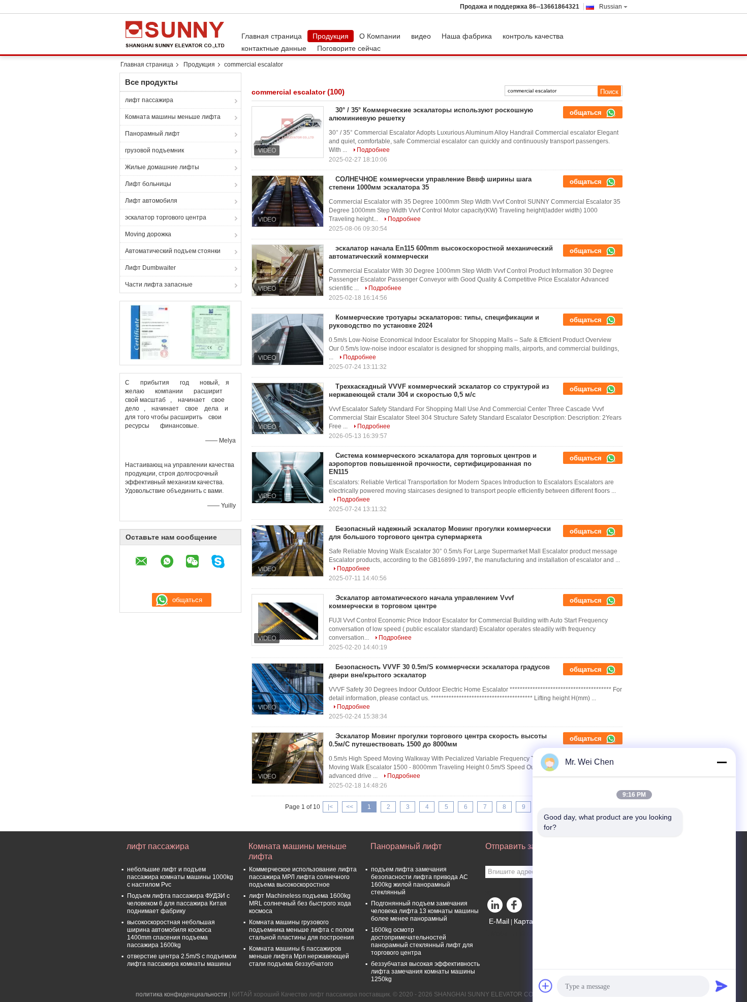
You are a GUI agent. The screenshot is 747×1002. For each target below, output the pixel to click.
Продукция (331, 36)
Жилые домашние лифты (162, 167)
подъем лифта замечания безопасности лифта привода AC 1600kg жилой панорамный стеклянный (419, 881)
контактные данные (273, 48)
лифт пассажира (149, 100)
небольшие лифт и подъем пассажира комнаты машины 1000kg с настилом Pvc (180, 877)
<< (349, 806)
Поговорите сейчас (349, 48)
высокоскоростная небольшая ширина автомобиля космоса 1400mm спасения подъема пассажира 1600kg (171, 934)
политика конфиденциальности (181, 994)
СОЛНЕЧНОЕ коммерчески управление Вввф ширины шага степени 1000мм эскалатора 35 (430, 183)
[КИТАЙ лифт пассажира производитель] (177, 34)
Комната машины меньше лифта (173, 116)
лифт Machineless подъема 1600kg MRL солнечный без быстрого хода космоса (300, 903)
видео (421, 36)
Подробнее (373, 149)
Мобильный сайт (515, 933)
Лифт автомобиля (151, 200)
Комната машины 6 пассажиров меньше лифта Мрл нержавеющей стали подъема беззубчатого (299, 956)
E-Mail (499, 921)
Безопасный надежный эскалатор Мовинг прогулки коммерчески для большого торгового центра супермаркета (440, 533)
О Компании (379, 36)
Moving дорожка (148, 234)
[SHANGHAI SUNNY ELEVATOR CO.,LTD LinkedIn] (495, 907)
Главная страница (271, 36)
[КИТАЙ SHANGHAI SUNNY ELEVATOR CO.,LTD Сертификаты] (150, 331)
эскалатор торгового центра (165, 217)
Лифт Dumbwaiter (150, 267)
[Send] (721, 986)
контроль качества (533, 36)
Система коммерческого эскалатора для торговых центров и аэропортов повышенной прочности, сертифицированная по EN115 (433, 464)
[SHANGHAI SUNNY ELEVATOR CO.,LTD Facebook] (516, 907)
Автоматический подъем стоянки (173, 251)
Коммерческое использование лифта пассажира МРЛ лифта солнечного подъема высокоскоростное (303, 877)
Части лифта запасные (159, 284)
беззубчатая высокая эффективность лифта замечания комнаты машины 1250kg (425, 971)
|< (330, 806)
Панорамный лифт (152, 133)
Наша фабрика (467, 36)
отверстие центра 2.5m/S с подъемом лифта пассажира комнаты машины (181, 960)
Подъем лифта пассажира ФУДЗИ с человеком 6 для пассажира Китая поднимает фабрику (178, 903)
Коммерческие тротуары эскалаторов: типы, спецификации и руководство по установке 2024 (434, 321)
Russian (610, 6)
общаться (587, 112)
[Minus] (721, 762)
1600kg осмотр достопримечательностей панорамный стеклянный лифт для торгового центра (422, 941)
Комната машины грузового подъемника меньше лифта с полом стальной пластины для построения (301, 930)
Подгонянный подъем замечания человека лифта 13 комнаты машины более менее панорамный (425, 911)
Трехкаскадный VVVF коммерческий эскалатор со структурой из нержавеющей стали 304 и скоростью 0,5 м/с (439, 390)
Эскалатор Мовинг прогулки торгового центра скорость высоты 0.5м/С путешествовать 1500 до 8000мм (438, 740)
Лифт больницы (148, 183)
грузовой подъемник (154, 150)
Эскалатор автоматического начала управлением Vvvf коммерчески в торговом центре (421, 602)
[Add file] (546, 986)
